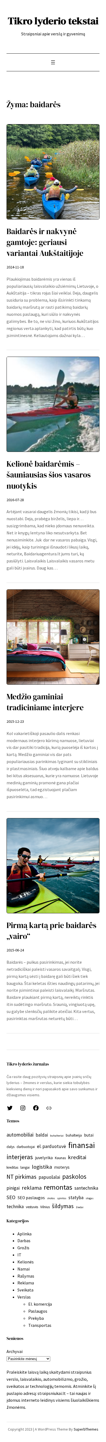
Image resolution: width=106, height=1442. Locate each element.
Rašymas (25, 1276)
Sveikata (25, 1290)
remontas (58, 1187)
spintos (61, 1198)
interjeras (20, 1157)
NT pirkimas (21, 1176)
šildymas (63, 1206)
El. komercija (40, 1304)
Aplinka (24, 1233)
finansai (81, 1145)
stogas (89, 1198)
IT (19, 1254)
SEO (11, 1197)
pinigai (13, 1188)
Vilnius (45, 1207)
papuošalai (49, 1177)
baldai (42, 1135)
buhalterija (74, 1135)
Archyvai (15, 1351)
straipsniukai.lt (52, 1393)
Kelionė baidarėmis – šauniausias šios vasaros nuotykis (49, 474)
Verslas (24, 1297)
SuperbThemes (86, 1429)
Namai (23, 1269)
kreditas (12, 1167)
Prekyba (36, 1318)
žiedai (79, 1207)
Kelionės (25, 1262)
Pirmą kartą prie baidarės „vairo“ (51, 931)
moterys (62, 1167)
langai (25, 1167)
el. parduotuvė (51, 1146)
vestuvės (32, 1207)
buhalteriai (57, 1135)
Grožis (23, 1247)
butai (88, 1135)
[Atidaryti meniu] (53, 62)
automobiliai (20, 1134)
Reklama (25, 1282)
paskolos (74, 1176)
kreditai (77, 1157)
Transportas (39, 1325)
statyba (75, 1198)
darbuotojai (26, 1146)
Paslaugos (37, 1311)
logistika (42, 1166)
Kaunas (60, 1158)
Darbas (23, 1240)
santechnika (86, 1188)
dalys (10, 1146)
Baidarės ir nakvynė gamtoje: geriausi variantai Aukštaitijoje (45, 242)
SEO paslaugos (31, 1197)
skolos (51, 1198)
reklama (32, 1187)
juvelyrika (44, 1157)
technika (15, 1207)
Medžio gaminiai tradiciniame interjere (45, 702)
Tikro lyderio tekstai (53, 21)
